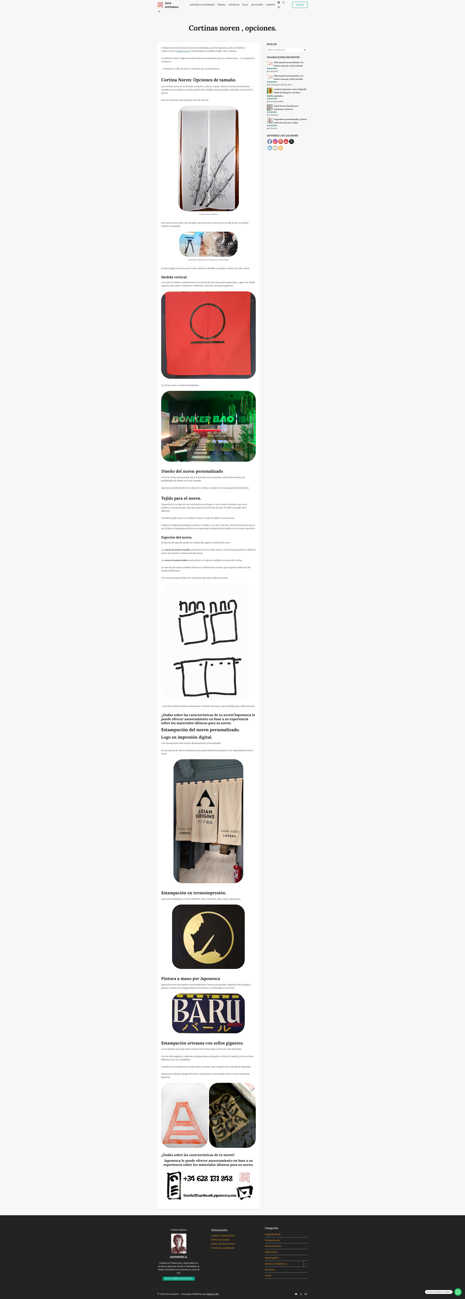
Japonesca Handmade (202, 5)
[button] (458, 1292)
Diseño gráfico (272, 1258)
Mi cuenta (257, 5)
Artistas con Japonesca (276, 1263)
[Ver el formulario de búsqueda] (159, 11)
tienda (300, 5)
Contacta (234, 5)
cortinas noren (182, 51)
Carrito (270, 5)
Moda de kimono (273, 1246)
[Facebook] (279, 2)
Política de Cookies (220, 1239)
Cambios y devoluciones (223, 1235)
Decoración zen (272, 1240)
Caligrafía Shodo (273, 1234)
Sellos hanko (271, 1252)
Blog (245, 5)
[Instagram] (279, 7)
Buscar (305, 50)
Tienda (221, 5)
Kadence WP (213, 1294)
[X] (283, 2)
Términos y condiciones (223, 1248)
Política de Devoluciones (223, 1243)
